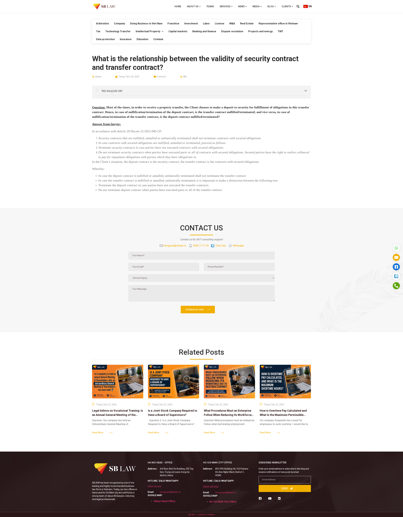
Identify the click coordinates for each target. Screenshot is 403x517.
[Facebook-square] (260, 498)
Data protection (105, 39)
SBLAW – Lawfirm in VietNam (201, 514)
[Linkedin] (279, 498)
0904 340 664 (154, 486)
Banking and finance (204, 31)
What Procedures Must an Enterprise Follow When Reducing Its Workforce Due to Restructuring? (228, 415)
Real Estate (247, 23)
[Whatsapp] (396, 248)
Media (256, 6)
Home (177, 6)
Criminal (158, 39)
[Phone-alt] (396, 285)
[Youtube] (269, 498)
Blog (270, 6)
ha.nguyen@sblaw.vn (170, 492)
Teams (210, 6)
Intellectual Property (148, 31)
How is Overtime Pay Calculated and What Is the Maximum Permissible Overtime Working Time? (283, 415)
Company (119, 23)
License (219, 23)
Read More (97, 432)
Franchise (173, 23)
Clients (286, 6)
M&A (232, 23)
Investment (191, 23)
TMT (280, 31)
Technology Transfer (118, 31)
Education (142, 39)
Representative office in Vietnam (278, 23)
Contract (161, 76)
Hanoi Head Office (164, 501)
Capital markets (177, 31)
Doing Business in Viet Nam (146, 23)
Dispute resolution (232, 31)
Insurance (126, 39)
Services (225, 6)
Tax (98, 31)
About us (192, 6)
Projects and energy (260, 31)
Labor (206, 23)
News (241, 6)
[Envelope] (396, 257)
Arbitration (102, 23)
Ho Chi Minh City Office (222, 501)
